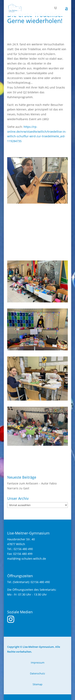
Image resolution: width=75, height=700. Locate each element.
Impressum (37, 662)
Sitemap (37, 684)
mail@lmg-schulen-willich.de (26, 558)
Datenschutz (37, 673)
